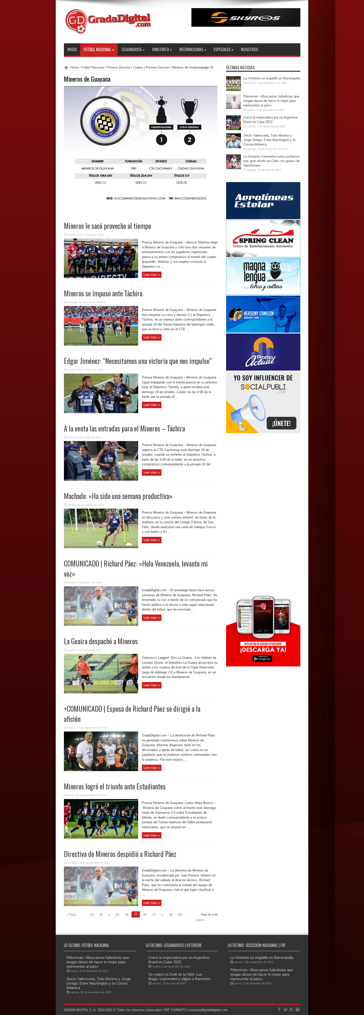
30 (170, 915)
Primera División (118, 67)
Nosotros (249, 49)
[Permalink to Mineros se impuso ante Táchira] (101, 344)
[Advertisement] (263, 513)
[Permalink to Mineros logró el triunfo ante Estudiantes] (101, 837)
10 (91, 915)
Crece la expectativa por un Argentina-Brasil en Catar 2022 (179, 959)
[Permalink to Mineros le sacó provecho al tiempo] (101, 277)
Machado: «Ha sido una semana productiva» (118, 496)
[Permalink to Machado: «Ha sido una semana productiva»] (101, 547)
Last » (200, 920)
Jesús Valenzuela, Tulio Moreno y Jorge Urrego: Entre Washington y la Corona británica (269, 140)
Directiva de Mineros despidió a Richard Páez (120, 854)
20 (101, 915)
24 (126, 915)
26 (145, 915)
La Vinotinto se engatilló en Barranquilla (271, 78)
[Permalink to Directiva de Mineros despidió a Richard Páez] (101, 905)
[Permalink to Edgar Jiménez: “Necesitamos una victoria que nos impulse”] (101, 412)
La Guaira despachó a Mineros (101, 641)
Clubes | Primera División (151, 67)
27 (154, 915)
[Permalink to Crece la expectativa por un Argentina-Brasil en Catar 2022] (233, 129)
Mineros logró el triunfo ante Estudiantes (115, 786)
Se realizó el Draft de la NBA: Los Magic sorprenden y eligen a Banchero (179, 976)
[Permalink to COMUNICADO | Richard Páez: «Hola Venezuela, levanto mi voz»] (101, 625)
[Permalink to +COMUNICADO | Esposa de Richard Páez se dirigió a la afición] (101, 770)
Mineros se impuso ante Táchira (103, 293)
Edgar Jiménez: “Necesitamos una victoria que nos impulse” (138, 361)
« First (71, 915)
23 (117, 915)
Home (74, 67)
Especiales (224, 49)
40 (180, 915)
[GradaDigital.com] (110, 31)
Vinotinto (162, 49)
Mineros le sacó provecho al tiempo (107, 226)
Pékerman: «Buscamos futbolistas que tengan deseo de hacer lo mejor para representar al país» (271, 100)
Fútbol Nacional (99, 49)
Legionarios (133, 49)
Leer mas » (152, 275)
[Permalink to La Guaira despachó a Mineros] (101, 692)
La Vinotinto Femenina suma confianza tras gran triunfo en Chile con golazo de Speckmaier (271, 161)
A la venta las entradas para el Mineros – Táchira (124, 428)
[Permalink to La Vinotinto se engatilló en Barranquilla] (233, 90)
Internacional (192, 49)
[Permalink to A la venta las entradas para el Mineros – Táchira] (101, 479)
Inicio (72, 49)
